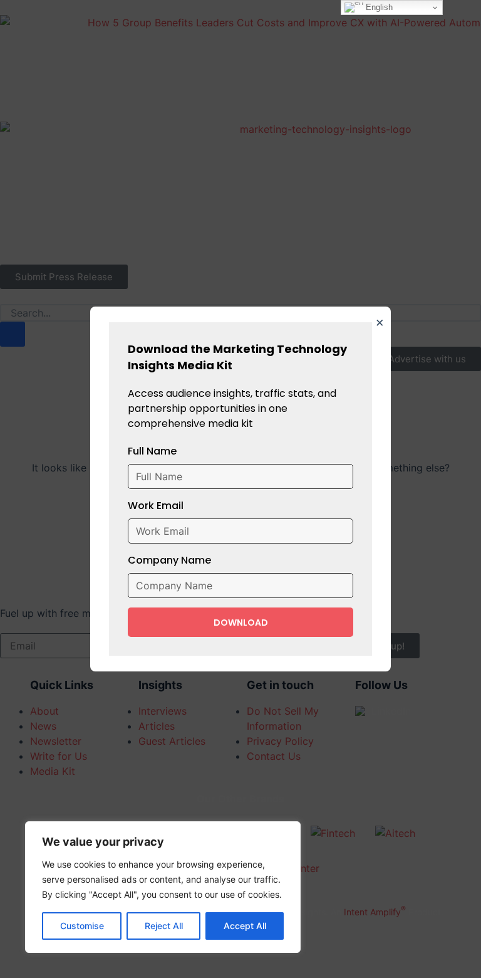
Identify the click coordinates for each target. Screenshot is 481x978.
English (378, 7)
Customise (82, 925)
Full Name (152, 451)
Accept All (245, 925)
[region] (163, 887)
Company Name (169, 560)
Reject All (164, 925)
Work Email (156, 505)
